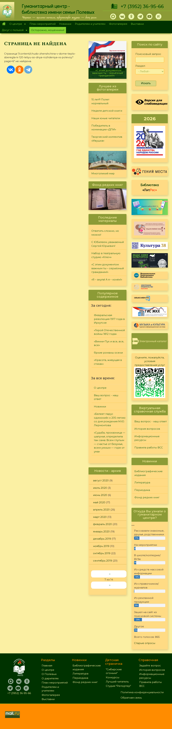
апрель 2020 (101, 509)
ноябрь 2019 (101, 546)
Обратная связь (131, 697)
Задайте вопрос (150, 665)
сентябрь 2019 (102, 560)
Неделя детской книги (106, 110)
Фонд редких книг (147, 497)
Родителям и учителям (90, 23)
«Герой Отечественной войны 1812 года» (109, 332)
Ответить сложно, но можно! (105, 232)
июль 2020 (100, 487)
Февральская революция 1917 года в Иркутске (109, 319)
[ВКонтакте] (11, 70)
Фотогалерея (118, 23)
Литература (142, 482)
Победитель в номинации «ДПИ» (103, 127)
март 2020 (100, 517)
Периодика (142, 490)
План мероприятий (43, 23)
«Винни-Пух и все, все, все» (109, 343)
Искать (146, 83)
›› (109, 585)
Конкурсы (112, 677)
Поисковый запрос (148, 54)
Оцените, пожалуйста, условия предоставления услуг (150, 361)
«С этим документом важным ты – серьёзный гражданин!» (107, 73)
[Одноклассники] (19, 70)
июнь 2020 (100, 495)
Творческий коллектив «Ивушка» (106, 138)
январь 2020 (101, 531)
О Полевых (49, 674)
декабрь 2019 (102, 538)
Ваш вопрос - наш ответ (106, 397)
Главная (4, 24)
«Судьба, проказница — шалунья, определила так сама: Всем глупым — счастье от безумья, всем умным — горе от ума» (109, 442)
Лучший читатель (117, 681)
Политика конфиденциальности (142, 692)
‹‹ (109, 573)
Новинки (65, 23)
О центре (15, 24)
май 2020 (99, 502)
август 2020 (101, 480)
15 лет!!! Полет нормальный (100, 101)
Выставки (137, 23)
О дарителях (50, 678)
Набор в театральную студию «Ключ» (105, 255)
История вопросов (147, 428)
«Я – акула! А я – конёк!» (106, 279)
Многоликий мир (103, 173)
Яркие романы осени (108, 352)
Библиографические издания (148, 473)
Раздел (140, 65)
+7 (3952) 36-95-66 (142, 6)
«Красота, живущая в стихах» (108, 361)
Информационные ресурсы (147, 438)
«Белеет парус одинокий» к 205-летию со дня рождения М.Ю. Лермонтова (109, 419)
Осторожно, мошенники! (47, 30)
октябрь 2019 (101, 553)
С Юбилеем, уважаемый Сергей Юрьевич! (107, 243)
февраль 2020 (102, 524)
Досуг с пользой (12, 30)
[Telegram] (28, 70)
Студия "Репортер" (118, 686)
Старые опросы (144, 643)
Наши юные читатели (105, 118)
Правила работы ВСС (148, 447)
